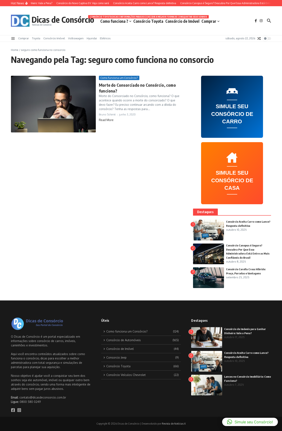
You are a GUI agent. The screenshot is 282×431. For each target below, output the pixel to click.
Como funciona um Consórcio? (119, 77)
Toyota (36, 38)
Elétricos (105, 38)
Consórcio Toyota (148, 20)
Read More (106, 120)
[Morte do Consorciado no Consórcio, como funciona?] (53, 104)
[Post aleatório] (259, 38)
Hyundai (92, 38)
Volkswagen (76, 38)
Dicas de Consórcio (63, 19)
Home (14, 50)
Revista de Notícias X (174, 423)
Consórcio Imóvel (54, 38)
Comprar (208, 21)
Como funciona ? (114, 21)
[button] (250, 422)
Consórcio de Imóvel (182, 21)
